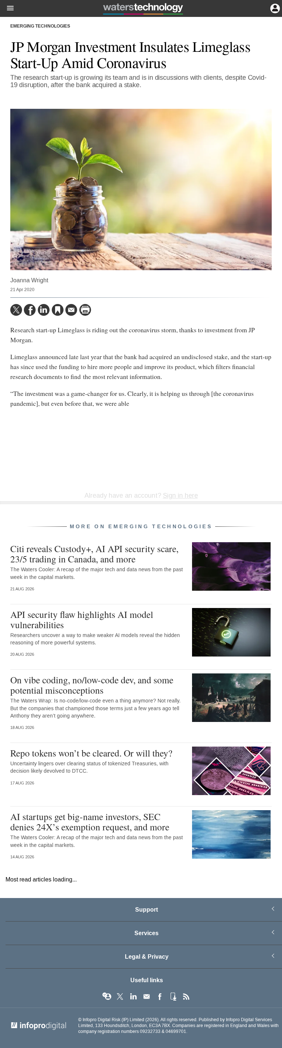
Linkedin (133, 996)
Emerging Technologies (40, 26)
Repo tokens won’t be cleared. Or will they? (91, 753)
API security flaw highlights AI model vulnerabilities (81, 619)
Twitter (120, 996)
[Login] (274, 7)
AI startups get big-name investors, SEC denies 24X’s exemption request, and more (89, 821)
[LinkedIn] (44, 310)
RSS (186, 996)
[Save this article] (58, 310)
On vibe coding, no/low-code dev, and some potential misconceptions (91, 685)
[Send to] (71, 310)
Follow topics (106, 996)
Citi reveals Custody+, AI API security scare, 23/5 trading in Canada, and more (94, 553)
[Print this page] (85, 310)
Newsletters (146, 996)
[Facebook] (30, 310)
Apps (173, 996)
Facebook (159, 996)
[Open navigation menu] (7, 8)
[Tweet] (16, 310)
